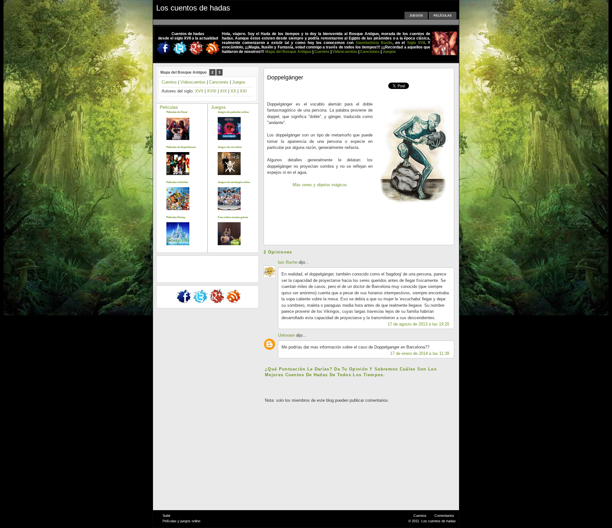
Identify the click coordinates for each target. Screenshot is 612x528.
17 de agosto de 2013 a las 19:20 (418, 324)
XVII (199, 91)
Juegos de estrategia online (234, 182)
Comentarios (444, 515)
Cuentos (169, 82)
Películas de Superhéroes (181, 147)
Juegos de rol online (230, 147)
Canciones (219, 82)
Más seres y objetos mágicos (320, 184)
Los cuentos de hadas (193, 8)
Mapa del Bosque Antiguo (183, 72)
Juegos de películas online (233, 112)
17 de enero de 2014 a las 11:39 (419, 353)
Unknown (286, 335)
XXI (243, 91)
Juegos (416, 15)
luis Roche (288, 262)
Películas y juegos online (181, 521)
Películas (442, 15)
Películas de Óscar (176, 112)
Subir (167, 515)
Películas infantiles (177, 182)
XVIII (211, 91)
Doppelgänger (285, 77)
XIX (223, 91)
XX (233, 91)
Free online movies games (233, 217)
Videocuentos (193, 82)
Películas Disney (175, 217)
